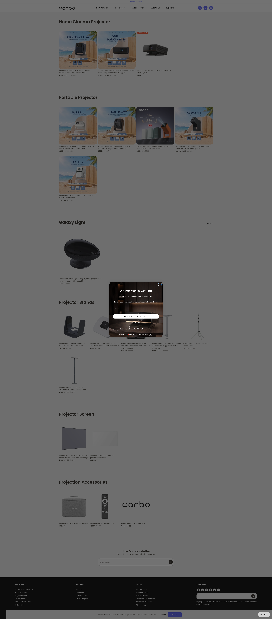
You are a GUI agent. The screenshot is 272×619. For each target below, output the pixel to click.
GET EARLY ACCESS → (136, 316)
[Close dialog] (160, 284)
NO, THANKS (136, 323)
